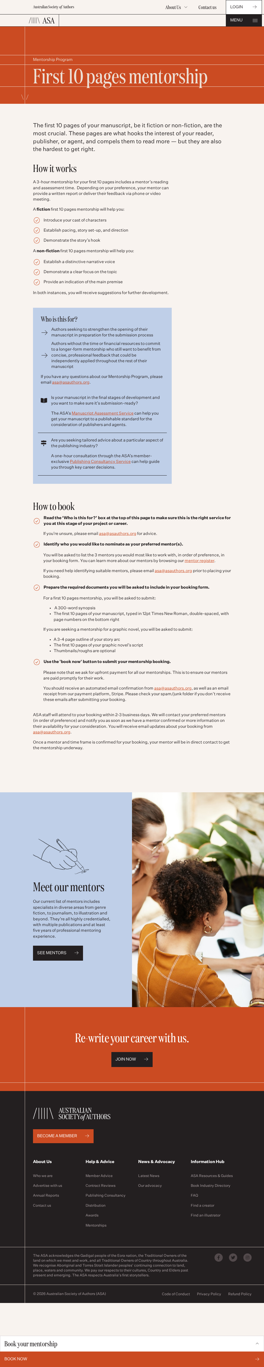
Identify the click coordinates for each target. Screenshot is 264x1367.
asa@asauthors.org (70, 383)
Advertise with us (47, 1186)
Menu (236, 20)
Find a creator (202, 1205)
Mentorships (96, 1225)
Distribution (95, 1205)
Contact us (208, 7)
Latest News (148, 1176)
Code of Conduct (176, 1294)
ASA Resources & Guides (212, 1176)
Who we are (43, 1176)
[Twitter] (233, 1257)
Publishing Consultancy (106, 1195)
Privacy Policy (209, 1294)
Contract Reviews (101, 1186)
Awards (92, 1215)
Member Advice (99, 1176)
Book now (15, 1359)
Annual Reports (46, 1195)
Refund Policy (240, 1294)
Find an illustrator (205, 1215)
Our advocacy (150, 1186)
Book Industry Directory (210, 1186)
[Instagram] (247, 1257)
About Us (173, 7)
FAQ (194, 1195)
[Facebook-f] (218, 1257)
